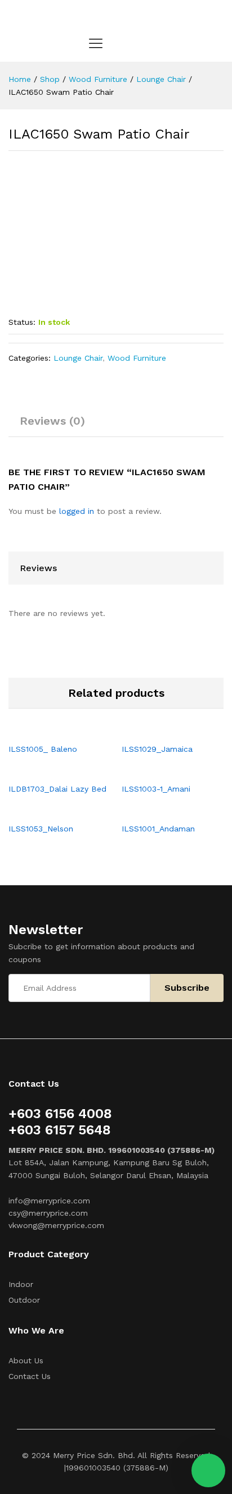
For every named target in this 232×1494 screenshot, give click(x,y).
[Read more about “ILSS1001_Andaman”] (159, 810)
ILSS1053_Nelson (40, 828)
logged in (76, 511)
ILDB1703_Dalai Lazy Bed (57, 788)
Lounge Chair (77, 357)
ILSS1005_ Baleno (42, 748)
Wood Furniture (137, 357)
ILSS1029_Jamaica (157, 748)
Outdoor (24, 1299)
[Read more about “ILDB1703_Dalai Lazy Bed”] (46, 770)
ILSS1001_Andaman (158, 828)
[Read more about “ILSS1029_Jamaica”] (159, 730)
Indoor (20, 1284)
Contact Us (29, 1376)
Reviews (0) (52, 420)
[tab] (52, 425)
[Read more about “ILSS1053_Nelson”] (46, 810)
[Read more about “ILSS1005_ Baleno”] (46, 730)
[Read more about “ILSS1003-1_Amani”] (159, 770)
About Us (25, 1360)
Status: (21, 322)
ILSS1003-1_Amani (156, 788)
